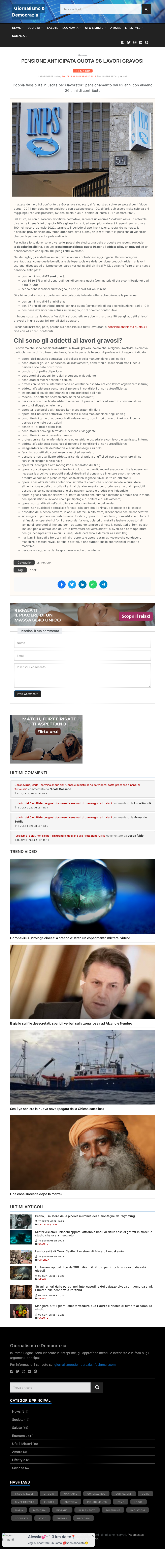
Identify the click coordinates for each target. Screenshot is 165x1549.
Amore (17, 1452)
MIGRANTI (62, 1510)
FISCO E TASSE (24, 1493)
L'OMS (120, 1502)
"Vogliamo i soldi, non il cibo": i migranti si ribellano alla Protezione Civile (59, 835)
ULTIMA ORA (83, 71)
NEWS (17, 27)
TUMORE (62, 1518)
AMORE (115, 27)
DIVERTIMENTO (24, 1502)
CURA (145, 1493)
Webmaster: (136, 1534)
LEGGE (33, 570)
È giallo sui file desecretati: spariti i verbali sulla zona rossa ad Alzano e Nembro (71, 1023)
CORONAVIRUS (96, 1493)
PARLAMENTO (87, 1510)
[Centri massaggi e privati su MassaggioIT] (82, 614)
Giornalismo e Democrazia (38, 1345)
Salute (17, 1428)
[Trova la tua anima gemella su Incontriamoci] (82, 739)
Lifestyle (18, 1460)
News (16, 1411)
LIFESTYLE (133, 27)
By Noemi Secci (108, 76)
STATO (42, 1518)
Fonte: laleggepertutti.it (79, 76)
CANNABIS (70, 1493)
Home (82, 55)
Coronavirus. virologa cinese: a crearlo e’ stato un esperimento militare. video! (70, 938)
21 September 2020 (48, 76)
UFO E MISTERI (95, 27)
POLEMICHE (113, 1510)
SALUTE (52, 27)
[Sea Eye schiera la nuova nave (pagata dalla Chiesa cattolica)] (82, 1066)
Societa (18, 1419)
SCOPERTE (21, 1518)
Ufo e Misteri (22, 1444)
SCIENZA (18, 35)
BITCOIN (49, 1493)
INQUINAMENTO (97, 1502)
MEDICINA (39, 1510)
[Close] (93, 1535)
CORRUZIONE (124, 1493)
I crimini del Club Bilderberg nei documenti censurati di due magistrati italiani (63, 803)
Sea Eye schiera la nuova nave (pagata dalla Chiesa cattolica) (57, 1109)
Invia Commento (27, 693)
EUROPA (49, 1502)
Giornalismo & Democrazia (28, 12)
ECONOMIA (70, 27)
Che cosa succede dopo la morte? (36, 1194)
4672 (125, 76)
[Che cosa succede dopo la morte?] (82, 1152)
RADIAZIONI (137, 1510)
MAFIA (19, 1510)
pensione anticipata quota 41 (127, 326)
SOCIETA (34, 27)
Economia (19, 1436)
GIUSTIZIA (70, 1502)
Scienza (18, 1468)
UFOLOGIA (83, 1518)
